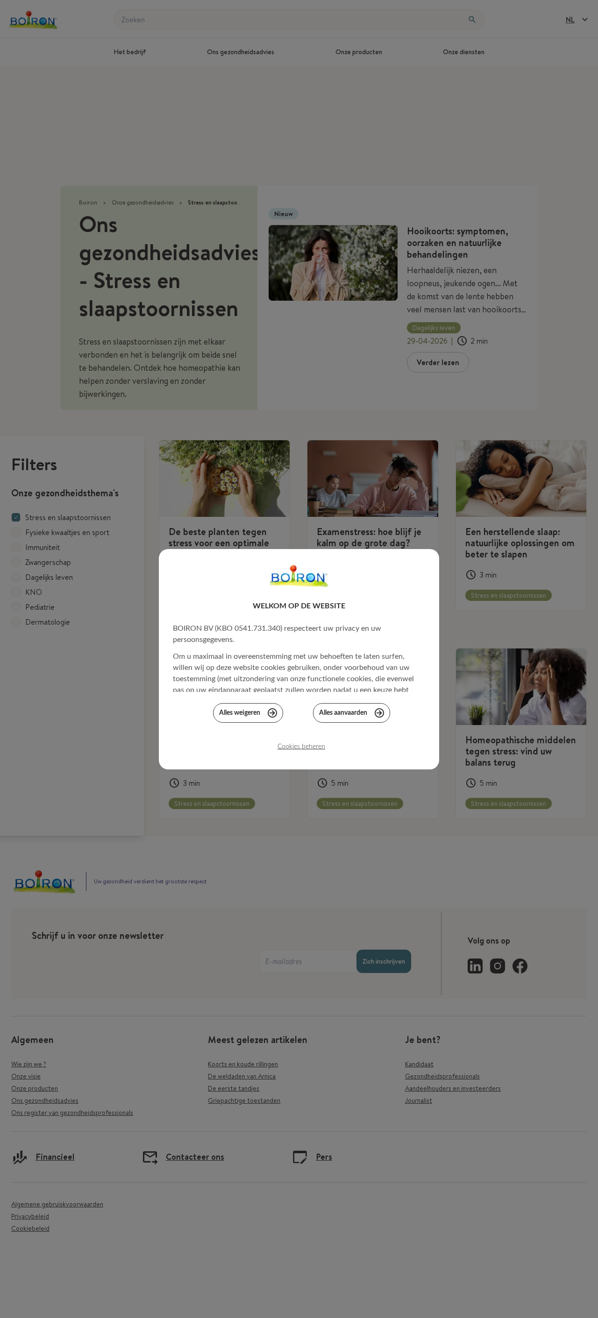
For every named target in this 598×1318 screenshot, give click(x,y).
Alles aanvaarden (343, 713)
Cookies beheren (301, 746)
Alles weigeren (239, 713)
